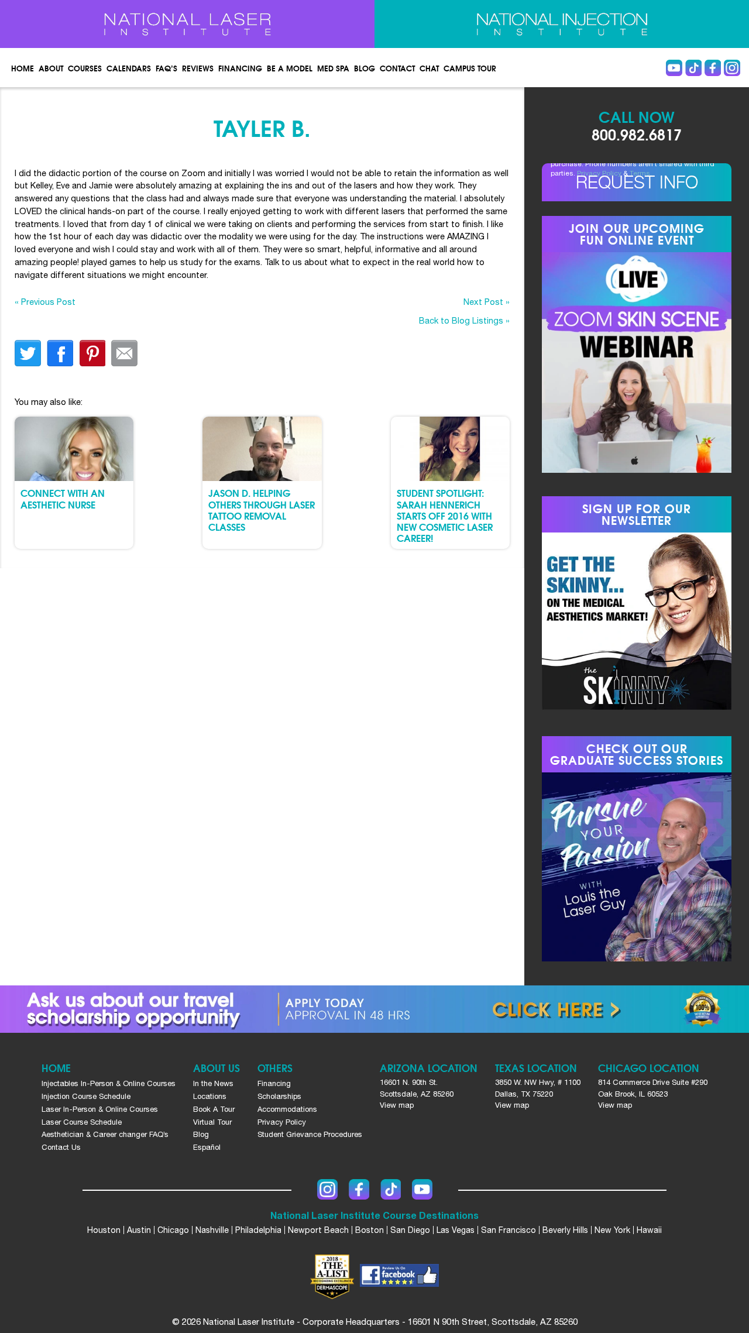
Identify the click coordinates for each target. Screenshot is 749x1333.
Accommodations (287, 1109)
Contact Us (61, 1147)
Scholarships (279, 1096)
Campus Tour (470, 68)
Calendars (128, 68)
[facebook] (399, 1277)
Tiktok (693, 68)
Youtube (674, 68)
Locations (209, 1096)
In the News (213, 1083)
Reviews (198, 68)
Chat (429, 68)
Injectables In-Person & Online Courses (109, 1083)
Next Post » (486, 302)
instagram (732, 68)
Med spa (333, 68)
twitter (28, 353)
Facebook (713, 68)
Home (22, 68)
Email (124, 353)
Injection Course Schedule (86, 1096)
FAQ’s (166, 68)
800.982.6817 (637, 133)
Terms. (641, 173)
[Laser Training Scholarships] (374, 1009)
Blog (364, 68)
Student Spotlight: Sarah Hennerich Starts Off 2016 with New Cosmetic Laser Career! (445, 515)
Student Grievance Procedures (309, 1134)
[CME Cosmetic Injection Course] (561, 24)
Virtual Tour (212, 1122)
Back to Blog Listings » (464, 320)
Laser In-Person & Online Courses (100, 1109)
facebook (60, 353)
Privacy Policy (599, 173)
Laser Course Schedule (82, 1122)
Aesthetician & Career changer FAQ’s (105, 1134)
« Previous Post (45, 302)
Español (207, 1147)
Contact (397, 68)
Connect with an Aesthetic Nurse (62, 498)
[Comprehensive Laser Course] (187, 24)
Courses (85, 68)
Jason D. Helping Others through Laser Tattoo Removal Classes (261, 509)
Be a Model (289, 68)
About (51, 68)
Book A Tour (214, 1109)
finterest (92, 353)
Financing (240, 68)
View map (397, 1105)
